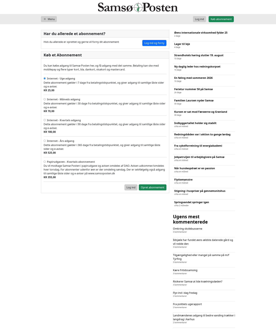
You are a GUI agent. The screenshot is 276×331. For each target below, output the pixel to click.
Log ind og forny (154, 43)
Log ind (130, 187)
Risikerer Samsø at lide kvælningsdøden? (197, 283)
